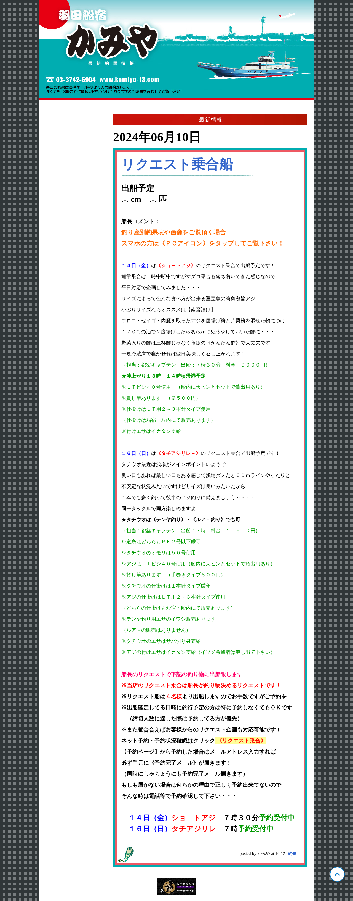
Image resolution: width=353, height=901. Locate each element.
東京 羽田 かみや (176, 50)
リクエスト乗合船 (177, 164)
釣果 (292, 853)
